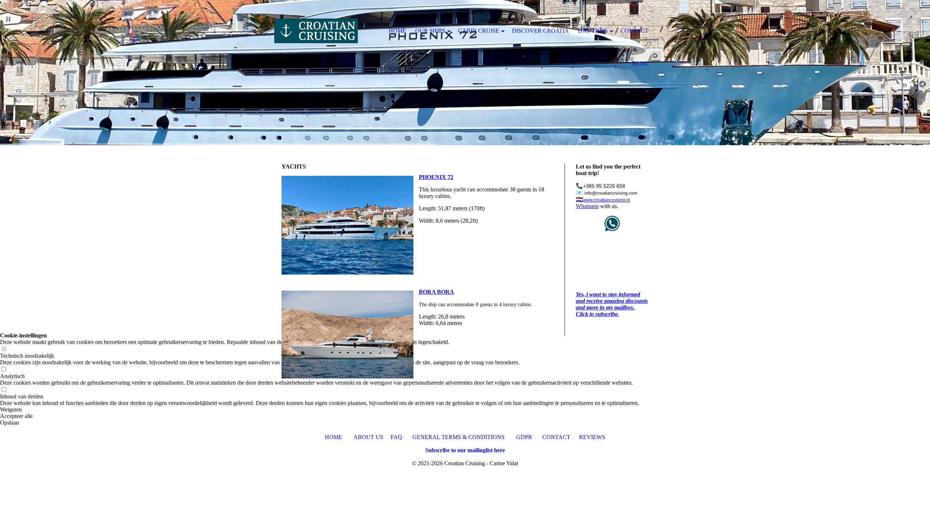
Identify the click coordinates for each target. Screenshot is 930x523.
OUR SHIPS (430, 31)
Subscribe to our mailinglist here (465, 450)
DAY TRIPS (593, 31)
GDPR (525, 437)
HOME (333, 437)
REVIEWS (592, 437)
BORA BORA (436, 292)
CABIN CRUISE (478, 31)
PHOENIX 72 (436, 177)
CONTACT (556, 437)
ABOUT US (368, 437)
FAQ (396, 437)
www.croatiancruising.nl (606, 200)
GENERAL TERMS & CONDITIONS (458, 437)
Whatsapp (587, 206)
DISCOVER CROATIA (540, 31)
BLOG (640, 63)
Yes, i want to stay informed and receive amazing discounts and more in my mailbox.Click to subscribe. (612, 304)
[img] (316, 31)
